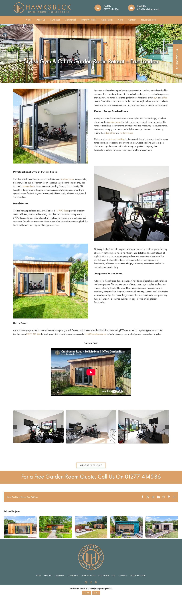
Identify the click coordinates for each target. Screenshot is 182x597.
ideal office (110, 132)
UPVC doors (63, 210)
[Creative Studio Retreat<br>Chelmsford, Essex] (55, 517)
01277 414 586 (33, 333)
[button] (15, 427)
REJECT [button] (96, 593)
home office (28, 186)
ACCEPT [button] (86, 593)
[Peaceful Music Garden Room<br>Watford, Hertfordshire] (20, 517)
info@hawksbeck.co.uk (148, 9)
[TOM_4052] (143, 426)
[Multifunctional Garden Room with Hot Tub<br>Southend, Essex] (91, 517)
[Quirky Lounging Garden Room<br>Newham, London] (126, 517)
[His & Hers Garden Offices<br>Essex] (161, 517)
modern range (114, 122)
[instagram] (86, 582)
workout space (126, 132)
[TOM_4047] (38, 426)
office (164, 97)
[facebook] (91, 582)
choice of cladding (116, 139)
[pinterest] (96, 582)
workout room (67, 179)
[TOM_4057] (91, 426)
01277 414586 (111, 9)
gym (155, 97)
